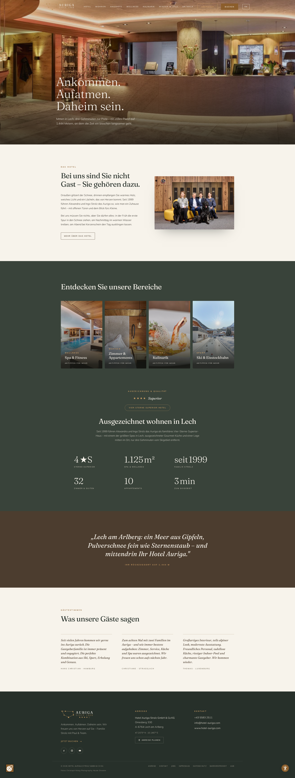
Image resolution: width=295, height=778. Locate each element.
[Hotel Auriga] (59, 6)
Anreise (152, 766)
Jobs (173, 766)
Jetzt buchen (71, 741)
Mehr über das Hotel (78, 236)
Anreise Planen (151, 740)
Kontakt (163, 766)
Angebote (116, 6)
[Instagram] (72, 751)
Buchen (229, 7)
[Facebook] (64, 751)
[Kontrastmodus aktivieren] (285, 768)
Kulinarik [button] (149, 6)
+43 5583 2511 (203, 717)
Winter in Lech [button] (168, 6)
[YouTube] (80, 751)
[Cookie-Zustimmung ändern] (10, 768)
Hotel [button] (87, 6)
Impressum (184, 766)
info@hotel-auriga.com (207, 722)
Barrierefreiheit (218, 766)
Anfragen (207, 7)
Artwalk (187, 6)
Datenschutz (199, 766)
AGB (232, 766)
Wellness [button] (132, 6)
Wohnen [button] (100, 6)
